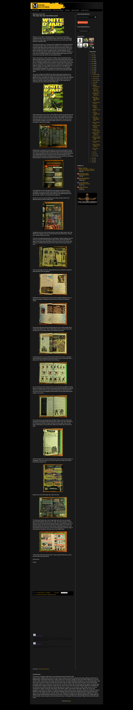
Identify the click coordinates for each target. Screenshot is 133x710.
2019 (92, 63)
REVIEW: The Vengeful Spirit (96, 130)
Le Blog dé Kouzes (83, 187)
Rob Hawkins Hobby (84, 173)
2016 (92, 69)
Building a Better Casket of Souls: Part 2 (96, 94)
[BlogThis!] (63, 592)
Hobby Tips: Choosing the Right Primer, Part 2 (95, 99)
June (94, 152)
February (95, 155)
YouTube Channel (85, 10)
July (94, 84)
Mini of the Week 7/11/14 (96, 142)
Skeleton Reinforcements (84, 174)
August (94, 82)
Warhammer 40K (43, 594)
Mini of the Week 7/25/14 (96, 103)
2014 (92, 72)
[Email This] (61, 592)
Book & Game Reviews (58, 10)
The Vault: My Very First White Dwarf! (95, 90)
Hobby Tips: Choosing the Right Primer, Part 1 (95, 118)
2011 (92, 161)
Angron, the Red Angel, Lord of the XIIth (96, 145)
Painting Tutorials (35, 10)
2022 (92, 57)
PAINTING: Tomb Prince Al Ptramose (96, 126)
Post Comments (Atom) (44, 668)
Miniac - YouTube (83, 168)
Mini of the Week (75, 10)
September (95, 80)
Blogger (69, 700)
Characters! (81, 188)
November (95, 76)
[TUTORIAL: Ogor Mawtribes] (80, 42)
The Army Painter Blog (46, 10)
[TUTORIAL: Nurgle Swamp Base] (86, 48)
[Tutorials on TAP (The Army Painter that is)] (91, 48)
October (94, 78)
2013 (92, 158)
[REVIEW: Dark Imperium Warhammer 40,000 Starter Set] (91, 42)
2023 (92, 55)
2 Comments (56, 592)
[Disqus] (53, 614)
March (94, 153)
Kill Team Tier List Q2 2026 (84, 183)
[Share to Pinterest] (67, 592)
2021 (92, 59)
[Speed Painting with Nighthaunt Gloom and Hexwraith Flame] (80, 48)
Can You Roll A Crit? (83, 182)
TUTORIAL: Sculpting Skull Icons (96, 114)
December (95, 74)
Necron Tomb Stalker (95, 149)
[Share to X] (64, 592)
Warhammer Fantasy (52, 594)
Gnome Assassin (82, 179)
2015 (92, 70)
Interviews (67, 10)
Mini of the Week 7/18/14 (96, 123)
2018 (92, 65)
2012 (92, 160)
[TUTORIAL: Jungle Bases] (86, 42)
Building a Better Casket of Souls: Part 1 (96, 134)
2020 (92, 61)
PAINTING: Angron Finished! (94, 106)
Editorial (38, 594)
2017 (92, 67)
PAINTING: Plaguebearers (96, 86)
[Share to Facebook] (65, 592)
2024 (92, 54)
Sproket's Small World (84, 178)
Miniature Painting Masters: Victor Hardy (96, 138)
